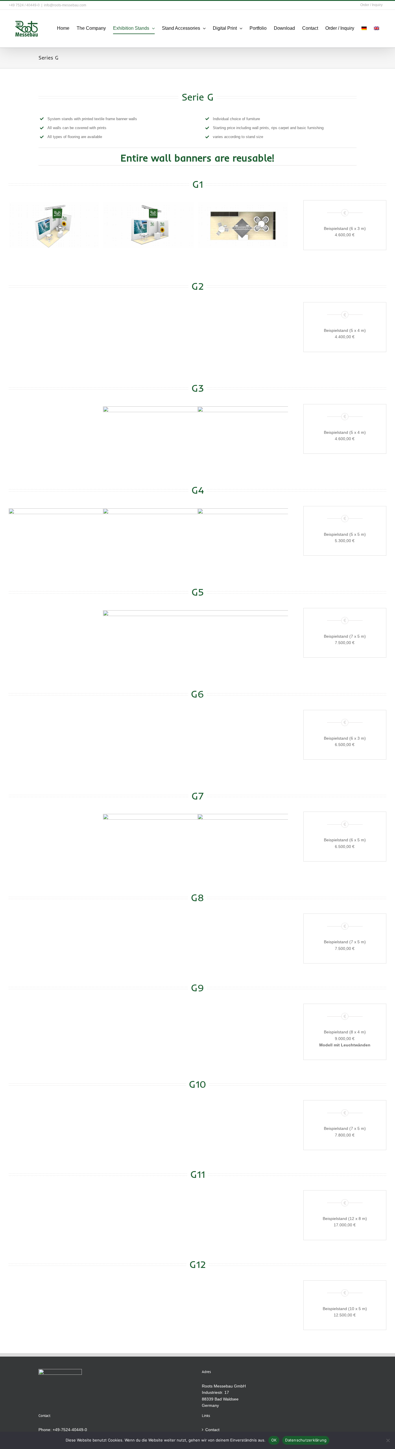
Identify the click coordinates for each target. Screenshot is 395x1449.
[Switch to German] (364, 28)
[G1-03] (243, 225)
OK (274, 1440)
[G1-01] (54, 225)
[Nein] (388, 1440)
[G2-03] (243, 327)
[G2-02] (148, 327)
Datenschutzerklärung (305, 1440)
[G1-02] (148, 225)
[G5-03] (243, 633)
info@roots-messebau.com (65, 5)
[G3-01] (54, 429)
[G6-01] (54, 735)
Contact (212, 1429)
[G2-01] (54, 327)
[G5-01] (54, 633)
